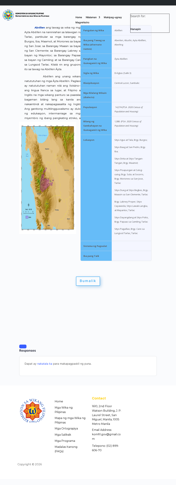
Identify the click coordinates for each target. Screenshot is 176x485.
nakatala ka (44, 363)
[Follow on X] (149, 464)
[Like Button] (22, 346)
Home (78, 17)
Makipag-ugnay (113, 17)
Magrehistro (82, 22)
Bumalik (88, 281)
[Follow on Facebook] (143, 464)
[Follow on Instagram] (156, 464)
